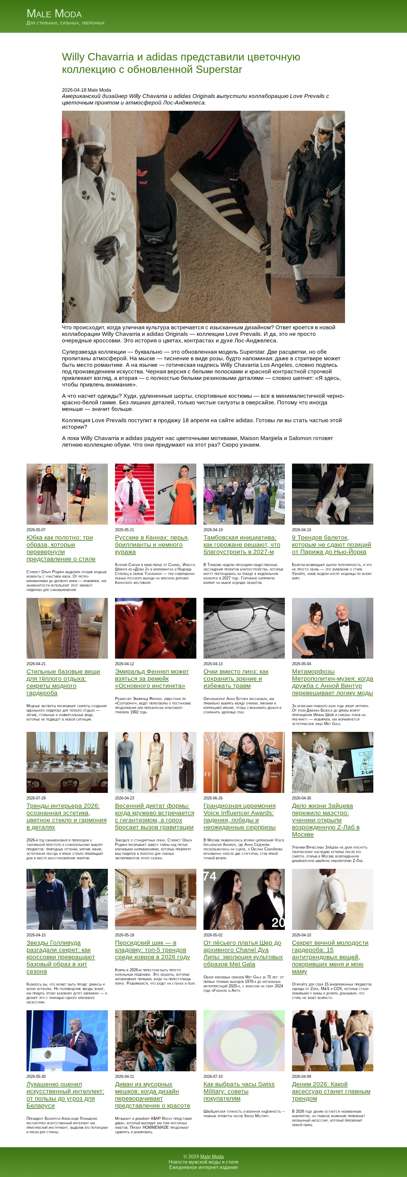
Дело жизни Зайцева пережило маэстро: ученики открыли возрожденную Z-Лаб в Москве (326, 820)
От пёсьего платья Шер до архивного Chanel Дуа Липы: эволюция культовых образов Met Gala (243, 953)
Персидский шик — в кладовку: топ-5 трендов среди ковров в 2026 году (152, 949)
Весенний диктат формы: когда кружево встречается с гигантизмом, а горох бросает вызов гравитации (154, 816)
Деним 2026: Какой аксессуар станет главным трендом (331, 1091)
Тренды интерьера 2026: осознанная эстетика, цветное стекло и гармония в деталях (67, 816)
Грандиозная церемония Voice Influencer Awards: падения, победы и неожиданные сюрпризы (240, 816)
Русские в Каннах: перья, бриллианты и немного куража (152, 544)
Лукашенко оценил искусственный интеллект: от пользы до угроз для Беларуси (65, 1095)
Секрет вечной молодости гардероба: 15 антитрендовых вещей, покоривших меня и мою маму (330, 957)
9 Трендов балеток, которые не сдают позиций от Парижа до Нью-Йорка (331, 544)
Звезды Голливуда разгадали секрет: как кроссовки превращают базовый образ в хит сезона (61, 957)
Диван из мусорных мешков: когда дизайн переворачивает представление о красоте (152, 1095)
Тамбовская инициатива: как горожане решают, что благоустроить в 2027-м (242, 544)
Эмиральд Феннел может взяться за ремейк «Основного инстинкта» (152, 678)
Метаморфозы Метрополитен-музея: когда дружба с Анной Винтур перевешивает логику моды (332, 682)
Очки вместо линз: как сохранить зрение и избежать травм (236, 678)
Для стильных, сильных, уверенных (66, 23)
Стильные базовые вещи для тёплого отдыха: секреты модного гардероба (63, 682)
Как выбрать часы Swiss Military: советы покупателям (239, 1091)
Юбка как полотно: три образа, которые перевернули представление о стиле (61, 548)
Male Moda (54, 13)
